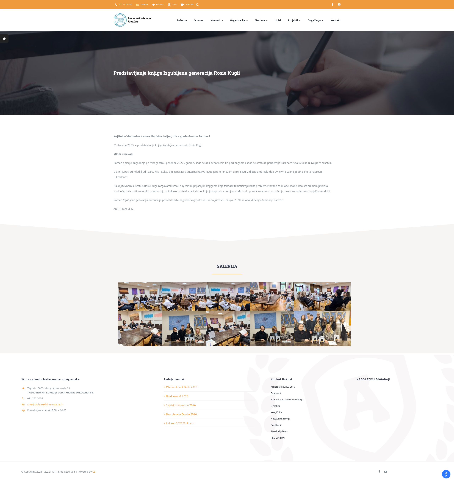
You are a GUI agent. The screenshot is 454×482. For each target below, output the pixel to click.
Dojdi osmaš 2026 (177, 396)
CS (93, 471)
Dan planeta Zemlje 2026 (181, 414)
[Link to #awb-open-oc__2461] (4, 38)
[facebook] (332, 4)
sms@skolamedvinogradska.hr (45, 404)
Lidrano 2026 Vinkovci (179, 423)
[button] (197, 4)
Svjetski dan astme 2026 (181, 405)
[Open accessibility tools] (446, 474)
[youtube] (339, 4)
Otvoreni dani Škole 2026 (181, 387)
